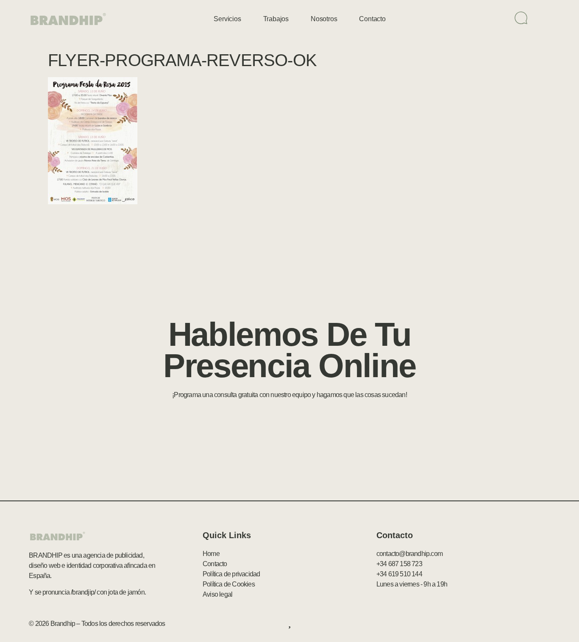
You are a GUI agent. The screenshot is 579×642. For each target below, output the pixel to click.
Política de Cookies (229, 584)
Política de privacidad (231, 574)
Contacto (372, 18)
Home (211, 553)
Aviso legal (217, 594)
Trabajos (276, 18)
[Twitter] (508, 623)
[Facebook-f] (490, 623)
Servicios (227, 18)
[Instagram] (545, 623)
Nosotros (324, 18)
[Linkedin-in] (527, 623)
